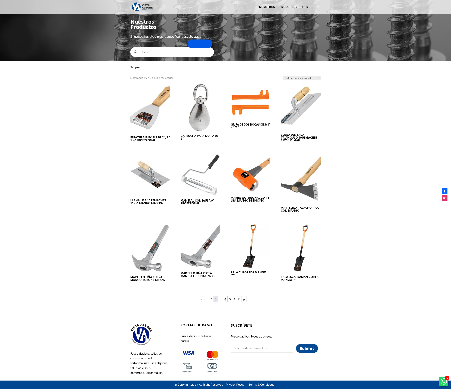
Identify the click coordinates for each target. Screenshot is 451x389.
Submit (307, 348)
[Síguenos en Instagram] (444, 198)
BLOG (317, 7)
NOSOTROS (267, 7)
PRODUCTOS (288, 7)
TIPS (305, 7)
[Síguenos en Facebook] (444, 191)
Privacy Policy (235, 384)
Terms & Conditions (261, 384)
